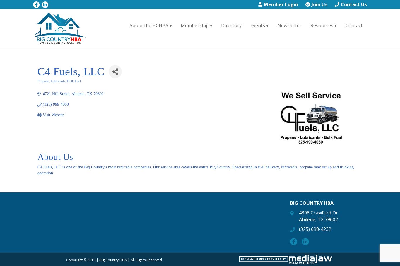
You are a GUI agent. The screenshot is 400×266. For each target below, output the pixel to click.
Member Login (281, 4)
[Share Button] (115, 71)
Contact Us (354, 4)
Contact (354, 25)
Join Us (319, 4)
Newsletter (289, 25)
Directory (231, 25)
